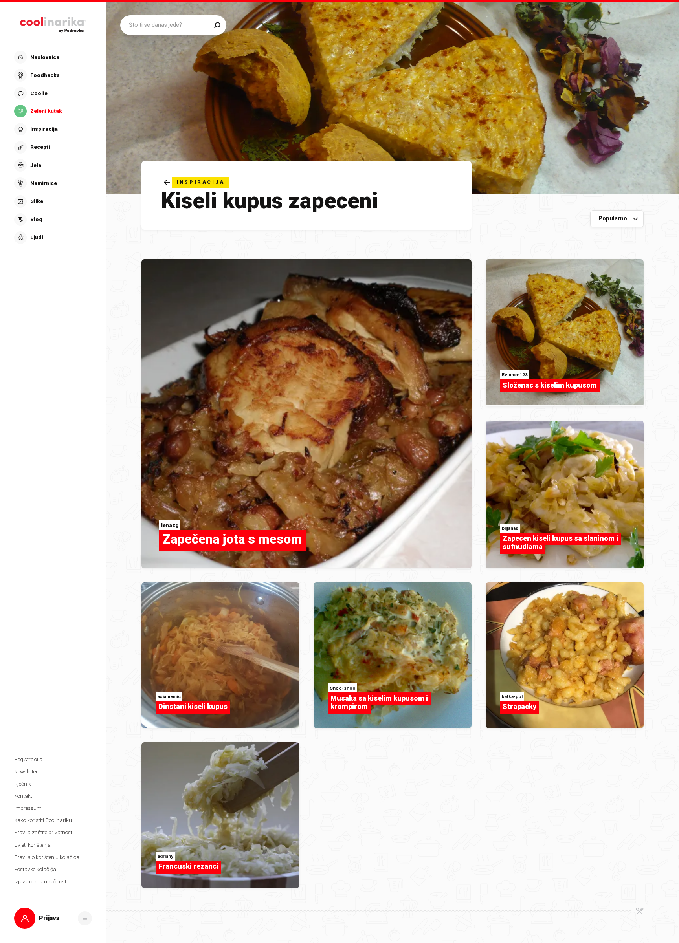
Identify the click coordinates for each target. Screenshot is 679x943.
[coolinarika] (53, 22)
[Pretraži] (217, 25)
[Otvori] (85, 918)
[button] (52, 147)
